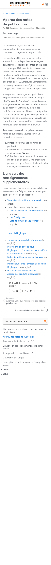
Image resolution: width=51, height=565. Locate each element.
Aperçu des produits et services (22, 274)
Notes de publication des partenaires (25, 257)
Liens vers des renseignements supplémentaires (23, 38)
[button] (42, 4)
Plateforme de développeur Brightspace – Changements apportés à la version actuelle (27, 250)
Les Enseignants (17, 217)
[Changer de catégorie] (2, 369)
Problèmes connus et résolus (21, 270)
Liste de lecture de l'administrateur (26, 210)
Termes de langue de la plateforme (24, 240)
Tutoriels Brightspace (17, 233)
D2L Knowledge (12, 28)
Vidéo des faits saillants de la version (25, 200)
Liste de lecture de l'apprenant (24, 221)
